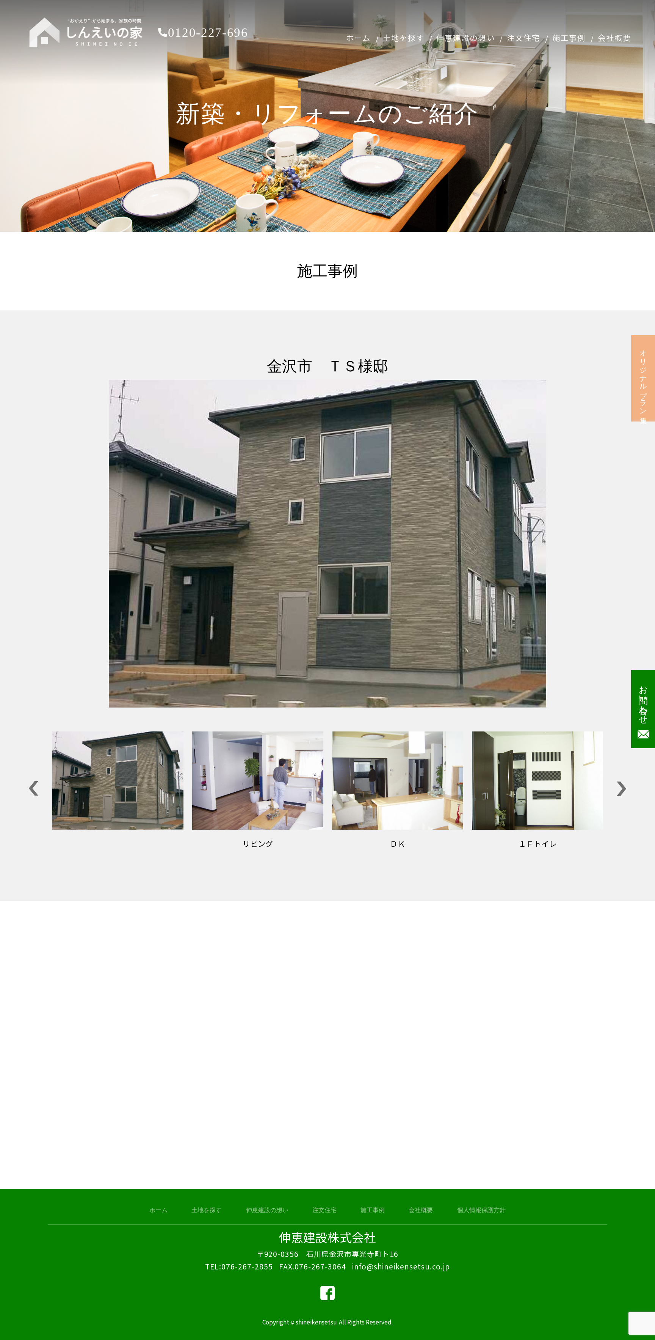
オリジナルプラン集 (643, 378)
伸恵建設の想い (465, 37)
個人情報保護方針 (481, 1210)
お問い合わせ (643, 700)
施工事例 (569, 37)
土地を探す (404, 37)
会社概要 (614, 37)
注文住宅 (523, 37)
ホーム (358, 37)
